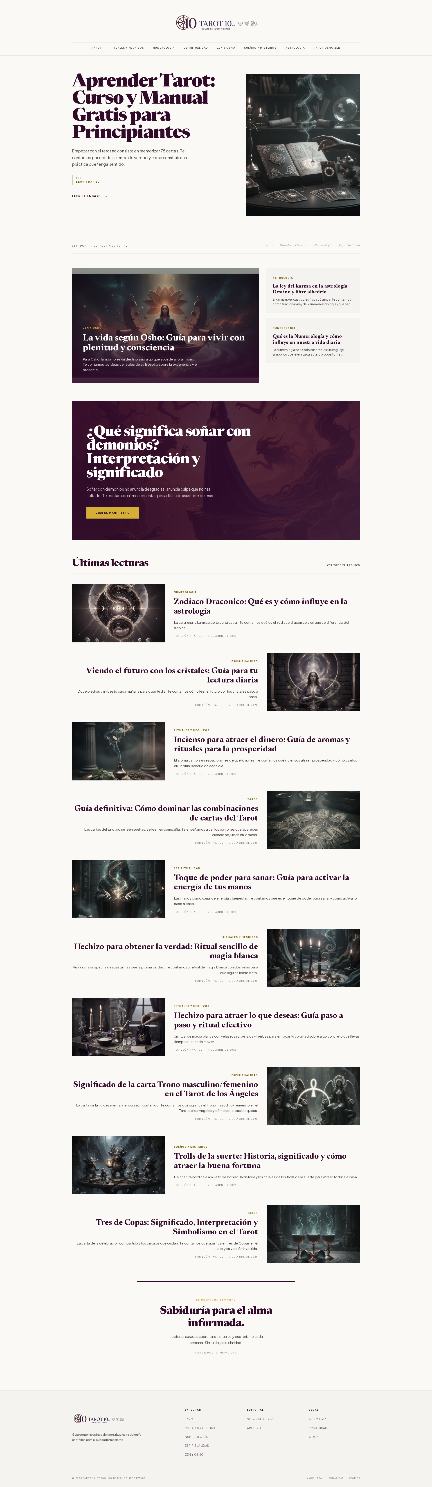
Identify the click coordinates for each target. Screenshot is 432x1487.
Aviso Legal (318, 1419)
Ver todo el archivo (343, 565)
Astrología (295, 47)
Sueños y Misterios (260, 47)
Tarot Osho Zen (327, 47)
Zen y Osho (226, 47)
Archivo (254, 1428)
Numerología (164, 47)
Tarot (97, 47)
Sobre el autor (260, 1419)
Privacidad (318, 1428)
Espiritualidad (196, 47)
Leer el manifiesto (112, 512)
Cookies (316, 1437)
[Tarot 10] (216, 22)
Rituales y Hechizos (127, 47)
